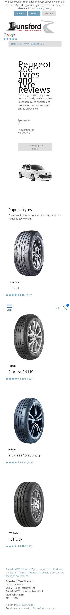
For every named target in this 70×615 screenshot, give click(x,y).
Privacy (12, 572)
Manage (49, 13)
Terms (22, 572)
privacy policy (44, 8)
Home (14, 43)
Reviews (57, 569)
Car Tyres (24, 43)
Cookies (44, 572)
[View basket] (57, 307)
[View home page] (31, 26)
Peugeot (34, 43)
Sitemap (32, 572)
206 (42, 43)
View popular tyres (36, 147)
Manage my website (17, 576)
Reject (34, 13)
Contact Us (58, 572)
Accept (20, 13)
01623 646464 (26, 604)
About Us (45, 569)
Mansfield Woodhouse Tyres (22, 569)
